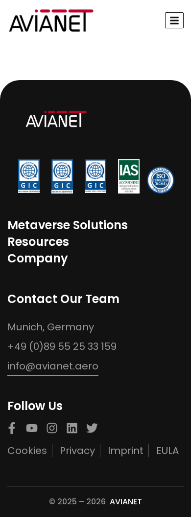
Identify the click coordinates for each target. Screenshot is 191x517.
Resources (38, 242)
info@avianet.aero (52, 366)
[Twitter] (92, 428)
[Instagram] (52, 428)
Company (37, 258)
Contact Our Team (63, 299)
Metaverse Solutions (67, 225)
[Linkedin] (72, 428)
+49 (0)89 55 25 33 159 (62, 346)
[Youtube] (31, 428)
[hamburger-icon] (174, 20)
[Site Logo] (51, 20)
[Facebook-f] (11, 428)
